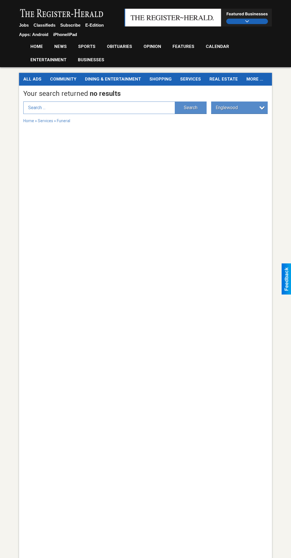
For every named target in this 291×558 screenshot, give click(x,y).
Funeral (63, 121)
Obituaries (119, 46)
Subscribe (70, 25)
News (60, 46)
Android (40, 34)
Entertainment (48, 59)
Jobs (24, 25)
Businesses (91, 59)
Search (191, 107)
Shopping (160, 79)
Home (36, 46)
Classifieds (44, 25)
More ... (254, 79)
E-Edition (94, 25)
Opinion (152, 46)
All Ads (32, 79)
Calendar (217, 46)
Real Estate (223, 79)
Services (190, 79)
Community (63, 79)
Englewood (227, 107)
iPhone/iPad (65, 34)
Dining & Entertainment (113, 79)
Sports (86, 46)
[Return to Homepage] (61, 13)
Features (183, 46)
